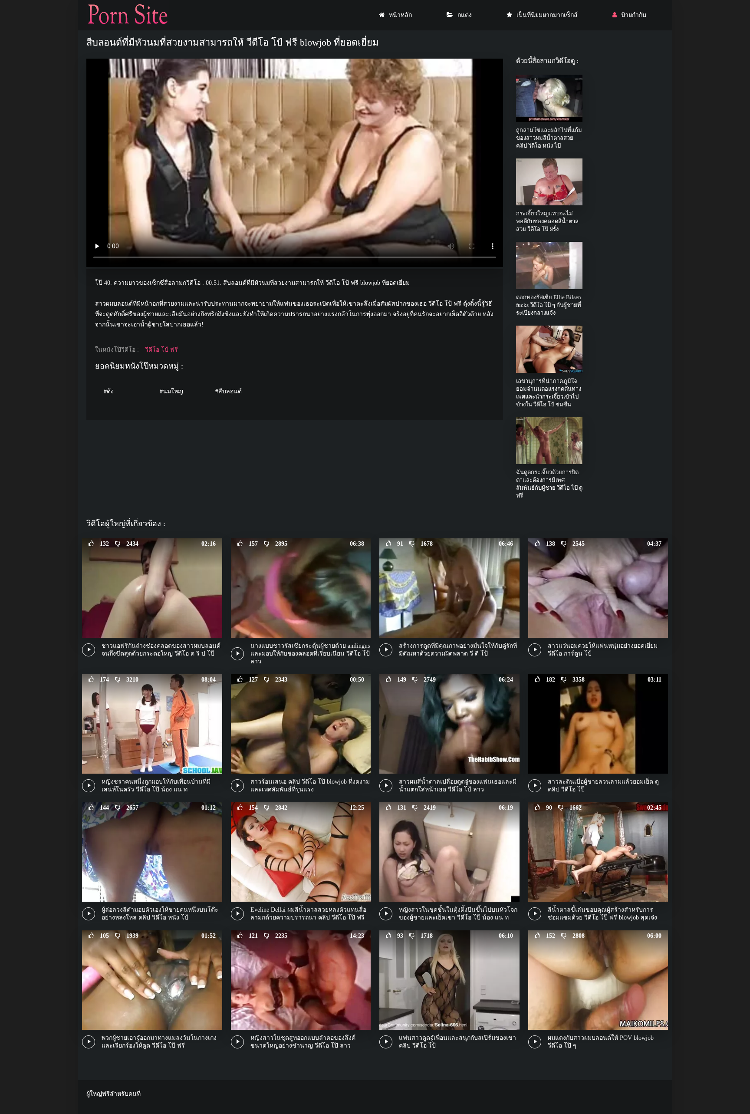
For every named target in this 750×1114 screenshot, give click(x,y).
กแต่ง (464, 15)
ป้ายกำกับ (633, 15)
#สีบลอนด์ (228, 391)
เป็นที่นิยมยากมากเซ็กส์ (547, 15)
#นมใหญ (171, 391)
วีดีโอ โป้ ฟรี (161, 349)
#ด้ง (109, 391)
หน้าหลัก (400, 15)
